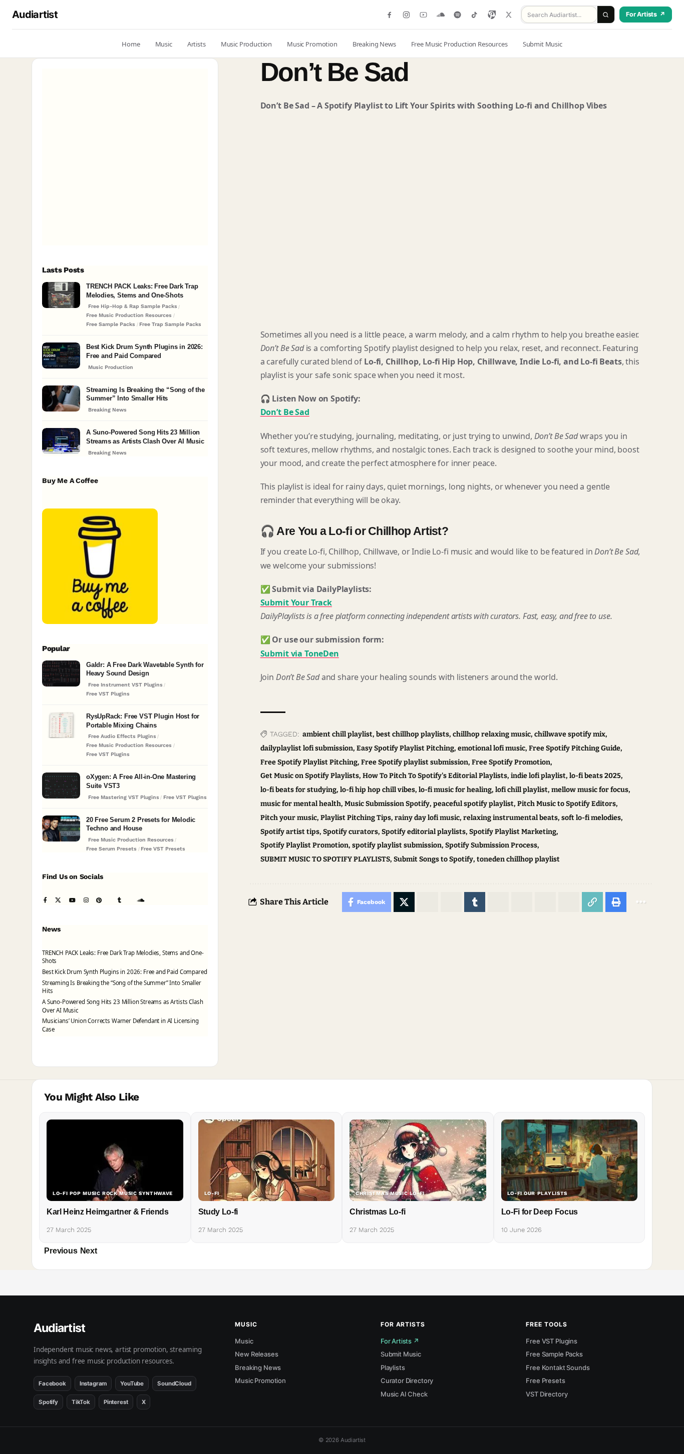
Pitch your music (288, 818)
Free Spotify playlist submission (414, 762)
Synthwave (156, 1193)
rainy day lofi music (427, 818)
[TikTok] (474, 14)
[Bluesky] (160, 901)
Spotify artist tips (289, 832)
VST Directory (546, 1394)
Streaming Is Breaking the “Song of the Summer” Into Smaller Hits (145, 394)
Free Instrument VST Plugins (125, 685)
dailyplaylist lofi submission (306, 748)
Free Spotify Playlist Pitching (309, 762)
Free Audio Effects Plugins (122, 736)
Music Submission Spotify (387, 804)
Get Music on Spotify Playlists (309, 776)
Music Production (110, 367)
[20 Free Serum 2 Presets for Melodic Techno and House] (61, 830)
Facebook (52, 1383)
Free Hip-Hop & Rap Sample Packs (132, 306)
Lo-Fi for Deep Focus (539, 1212)
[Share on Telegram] (498, 902)
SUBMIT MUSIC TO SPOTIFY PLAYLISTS (325, 859)
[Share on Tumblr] (474, 902)
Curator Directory (407, 1380)
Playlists (393, 1368)
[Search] (605, 14)
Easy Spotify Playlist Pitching (405, 748)
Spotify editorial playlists (424, 832)
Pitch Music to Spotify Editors (566, 804)
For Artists (645, 14)
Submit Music (401, 1354)
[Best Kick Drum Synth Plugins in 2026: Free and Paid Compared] (61, 356)
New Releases (256, 1354)
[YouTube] (423, 14)
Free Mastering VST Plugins (123, 797)
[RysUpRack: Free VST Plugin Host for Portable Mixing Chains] (61, 726)
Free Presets (545, 1380)
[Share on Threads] (521, 902)
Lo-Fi (60, 1193)
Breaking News (107, 409)
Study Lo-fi (218, 1212)
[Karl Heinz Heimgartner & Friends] (115, 1161)
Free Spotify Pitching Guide (574, 748)
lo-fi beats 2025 (595, 776)
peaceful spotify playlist (473, 804)
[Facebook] (389, 14)
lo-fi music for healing (455, 790)
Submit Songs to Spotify (433, 859)
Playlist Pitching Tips (355, 818)
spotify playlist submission (397, 845)
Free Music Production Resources (129, 315)
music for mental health (300, 804)
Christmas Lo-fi (377, 1212)
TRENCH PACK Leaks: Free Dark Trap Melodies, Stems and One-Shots (142, 290)
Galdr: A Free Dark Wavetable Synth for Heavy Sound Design (145, 669)
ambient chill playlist (337, 734)
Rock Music (119, 1193)
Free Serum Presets (111, 849)
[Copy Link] (592, 902)
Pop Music (85, 1193)
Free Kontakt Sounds (557, 1368)
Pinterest (116, 1402)
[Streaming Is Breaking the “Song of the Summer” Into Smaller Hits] (61, 400)
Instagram (93, 1383)
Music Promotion (260, 1380)
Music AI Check (404, 1394)
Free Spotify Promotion (511, 762)
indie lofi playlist (538, 776)
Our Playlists (545, 1193)
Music (244, 1341)
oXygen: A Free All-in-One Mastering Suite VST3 (141, 781)
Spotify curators (350, 832)
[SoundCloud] (440, 14)
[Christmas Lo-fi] (418, 1161)
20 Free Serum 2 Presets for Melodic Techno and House (140, 824)
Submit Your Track (296, 602)
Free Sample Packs (110, 324)
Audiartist (35, 14)
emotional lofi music (491, 748)
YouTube (132, 1383)
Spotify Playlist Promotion (304, 845)
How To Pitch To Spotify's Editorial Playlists (435, 776)
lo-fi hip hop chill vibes (377, 790)
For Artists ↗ (400, 1341)
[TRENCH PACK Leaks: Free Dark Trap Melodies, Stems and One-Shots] (61, 296)
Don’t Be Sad (284, 412)
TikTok (81, 1402)
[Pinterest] (491, 14)
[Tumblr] (119, 901)
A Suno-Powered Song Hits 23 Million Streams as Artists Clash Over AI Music (145, 436)
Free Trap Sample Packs (170, 324)
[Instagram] (406, 14)
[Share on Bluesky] (545, 902)
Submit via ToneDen (299, 653)
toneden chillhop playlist (518, 859)
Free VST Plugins (108, 693)
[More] (640, 902)
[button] (61, 1250)
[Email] (568, 902)
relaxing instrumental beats (510, 818)
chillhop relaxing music (492, 734)
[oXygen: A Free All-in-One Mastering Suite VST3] (61, 786)
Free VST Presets (163, 849)
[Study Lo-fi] (266, 1161)
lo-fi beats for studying (298, 790)
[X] (508, 14)
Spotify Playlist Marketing (512, 832)
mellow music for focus (589, 790)
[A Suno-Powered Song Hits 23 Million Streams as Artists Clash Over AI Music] (61, 442)
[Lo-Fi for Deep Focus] (569, 1161)
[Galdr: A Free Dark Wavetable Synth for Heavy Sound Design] (61, 674)
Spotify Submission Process (491, 845)
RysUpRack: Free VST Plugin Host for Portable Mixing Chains (142, 720)
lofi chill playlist (521, 790)
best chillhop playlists (412, 734)
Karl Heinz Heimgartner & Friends (108, 1212)
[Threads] (152, 901)
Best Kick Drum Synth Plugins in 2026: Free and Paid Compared (144, 351)
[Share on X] (404, 902)
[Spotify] (457, 14)
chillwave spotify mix (569, 734)
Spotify (48, 1402)
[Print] (615, 902)
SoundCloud (174, 1383)
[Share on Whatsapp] (427, 902)
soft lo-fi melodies (591, 818)
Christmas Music (382, 1193)
